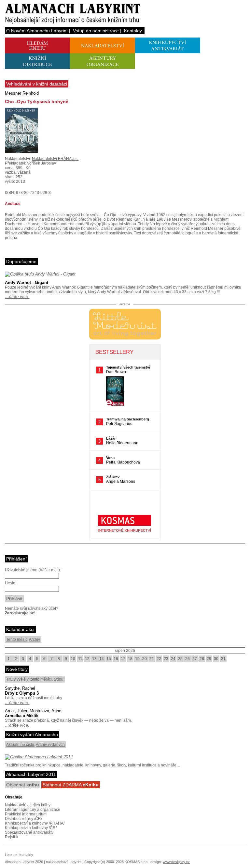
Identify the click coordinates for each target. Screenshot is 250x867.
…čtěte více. (17, 296)
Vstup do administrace (96, 30)
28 (202, 658)
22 (159, 658)
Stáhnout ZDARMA (71, 784)
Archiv (34, 639)
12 (87, 658)
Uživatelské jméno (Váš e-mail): (33, 570)
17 (123, 658)
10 (73, 658)
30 (216, 658)
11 (80, 658)
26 (187, 658)
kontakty (26, 855)
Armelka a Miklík (21, 715)
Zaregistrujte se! (20, 613)
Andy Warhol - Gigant (26, 282)
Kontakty (133, 30)
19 (137, 658)
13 (94, 658)
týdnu (58, 679)
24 (173, 658)
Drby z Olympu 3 (22, 693)
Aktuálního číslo (20, 744)
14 (101, 658)
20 (144, 658)
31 (223, 658)
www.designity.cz (176, 862)
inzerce (11, 855)
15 (108, 658)
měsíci (46, 679)
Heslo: (10, 583)
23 (166, 658)
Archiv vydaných (50, 744)
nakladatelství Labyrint (63, 862)
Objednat (22, 784)
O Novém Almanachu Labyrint (37, 30)
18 (130, 658)
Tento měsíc (16, 639)
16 (116, 658)
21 (151, 658)
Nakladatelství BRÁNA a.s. (55, 158)
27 (194, 658)
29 (209, 658)
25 (180, 658)
